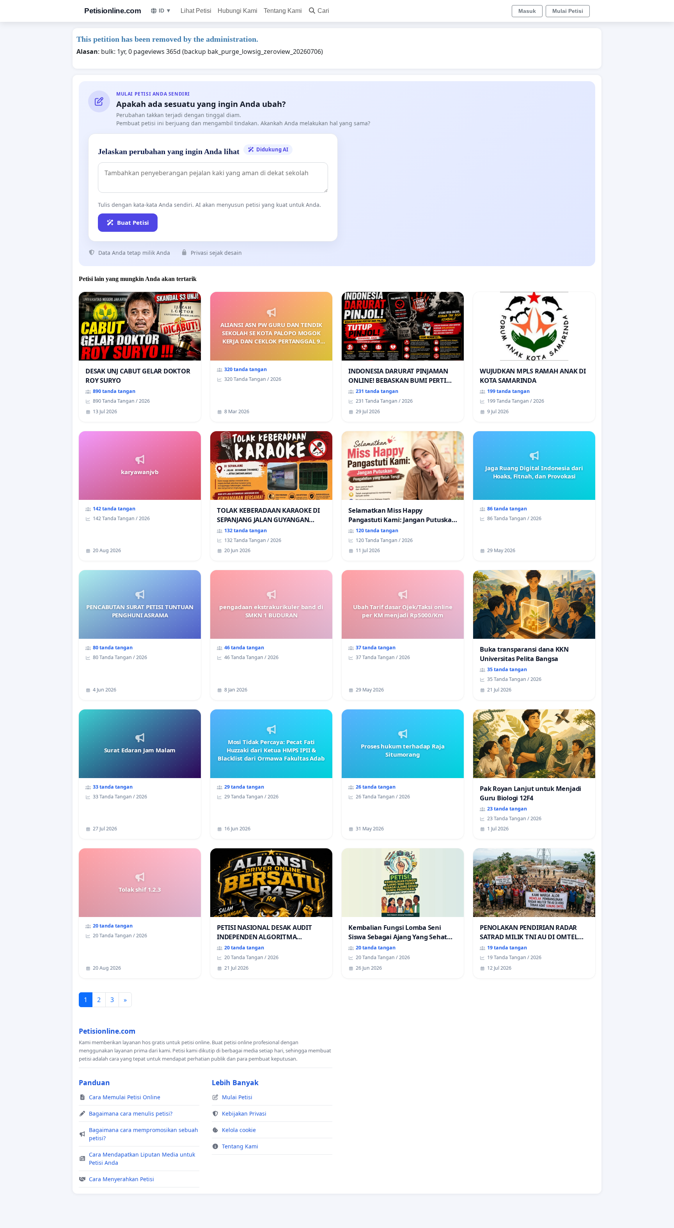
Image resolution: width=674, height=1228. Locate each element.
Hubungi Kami (237, 10)
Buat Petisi (133, 222)
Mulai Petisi (567, 11)
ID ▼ (165, 10)
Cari (323, 10)
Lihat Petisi (196, 10)
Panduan (94, 1082)
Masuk (527, 11)
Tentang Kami (283, 10)
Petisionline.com (112, 11)
